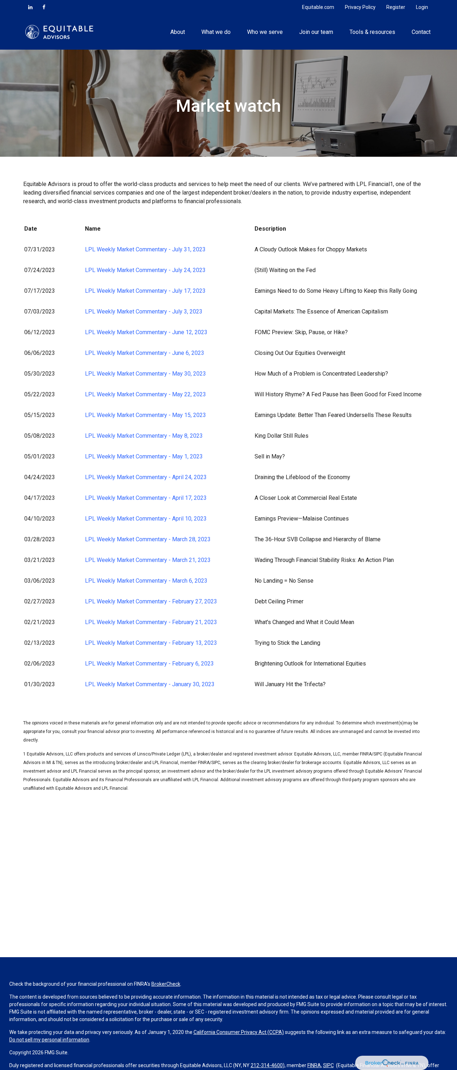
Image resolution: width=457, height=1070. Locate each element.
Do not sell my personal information (49, 1040)
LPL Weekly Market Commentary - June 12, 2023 (146, 332)
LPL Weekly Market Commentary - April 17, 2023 (146, 497)
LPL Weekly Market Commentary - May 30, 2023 (145, 373)
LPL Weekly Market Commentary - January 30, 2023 (150, 684)
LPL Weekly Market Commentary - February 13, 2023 (151, 642)
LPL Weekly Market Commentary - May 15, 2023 (145, 415)
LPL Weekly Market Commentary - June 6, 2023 (144, 353)
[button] (177, 31)
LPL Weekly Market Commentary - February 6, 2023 (149, 663)
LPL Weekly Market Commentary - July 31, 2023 (145, 249)
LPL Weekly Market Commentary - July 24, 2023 (145, 270)
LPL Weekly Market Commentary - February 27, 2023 (151, 601)
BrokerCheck (165, 984)
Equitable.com (318, 7)
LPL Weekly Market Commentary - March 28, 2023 (148, 539)
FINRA (314, 1065)
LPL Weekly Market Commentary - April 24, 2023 (146, 477)
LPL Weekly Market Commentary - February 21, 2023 (151, 622)
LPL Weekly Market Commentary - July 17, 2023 (145, 290)
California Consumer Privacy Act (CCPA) (239, 1032)
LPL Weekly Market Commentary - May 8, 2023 (144, 435)
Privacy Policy (360, 7)
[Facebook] (44, 7)
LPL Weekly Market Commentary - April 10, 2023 (146, 518)
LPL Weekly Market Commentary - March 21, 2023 (148, 560)
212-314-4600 (267, 1065)
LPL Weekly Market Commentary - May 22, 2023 (145, 394)
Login (422, 7)
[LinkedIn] (30, 7)
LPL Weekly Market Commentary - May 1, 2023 (144, 456)
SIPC (328, 1065)
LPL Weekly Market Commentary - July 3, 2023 (143, 311)
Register (395, 7)
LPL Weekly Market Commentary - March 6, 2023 (146, 580)
